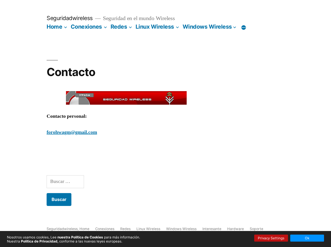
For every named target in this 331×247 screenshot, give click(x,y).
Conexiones (86, 26)
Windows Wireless (207, 26)
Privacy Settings (271, 238)
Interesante (211, 229)
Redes (119, 26)
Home (54, 26)
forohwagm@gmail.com (72, 132)
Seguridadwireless (70, 18)
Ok (307, 238)
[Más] (243, 27)
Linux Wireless (155, 26)
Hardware (235, 229)
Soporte (256, 229)
